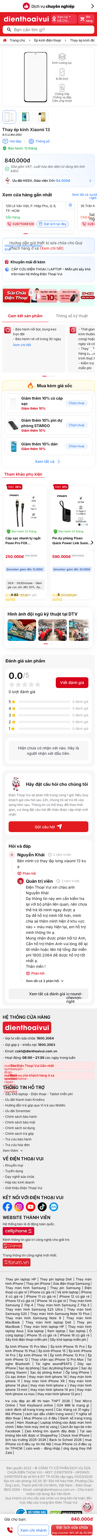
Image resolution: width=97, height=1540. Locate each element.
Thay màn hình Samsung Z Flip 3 (63, 1305)
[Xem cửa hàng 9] (48, 233)
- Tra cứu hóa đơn (16, 1145)
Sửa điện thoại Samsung (71, 1283)
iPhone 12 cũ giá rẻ (74, 1296)
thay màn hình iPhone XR (44, 1381)
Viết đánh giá (72, 682)
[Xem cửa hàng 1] (25, 233)
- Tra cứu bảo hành (17, 1139)
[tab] (23, 474)
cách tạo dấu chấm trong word (48, 1414)
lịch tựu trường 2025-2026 (25, 1440)
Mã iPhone (13, 1414)
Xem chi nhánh (33, 1530)
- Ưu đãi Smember (17, 1111)
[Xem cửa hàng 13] (59, 233)
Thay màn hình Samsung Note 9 (33, 1318)
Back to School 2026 (65, 1440)
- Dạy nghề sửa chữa (18, 1177)
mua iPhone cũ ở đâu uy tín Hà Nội (48, 1442)
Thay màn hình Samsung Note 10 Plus (59, 1314)
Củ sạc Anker (15, 1377)
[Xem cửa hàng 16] (67, 233)
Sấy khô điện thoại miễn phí (26, 1340)
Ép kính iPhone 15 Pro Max (26, 1347)
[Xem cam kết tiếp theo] (91, 351)
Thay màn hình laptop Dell (48, 1322)
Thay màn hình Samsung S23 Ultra (34, 1309)
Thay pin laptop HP (20, 1279)
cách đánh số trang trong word (29, 1410)
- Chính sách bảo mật (19, 1122)
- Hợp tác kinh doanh (18, 1182)
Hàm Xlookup (27, 1422)
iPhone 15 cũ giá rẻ (41, 1335)
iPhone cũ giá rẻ (42, 1292)
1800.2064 (45, 1038)
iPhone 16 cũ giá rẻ (74, 1335)
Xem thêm (10, 1150)
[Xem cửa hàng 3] (32, 233)
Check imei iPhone (75, 1435)
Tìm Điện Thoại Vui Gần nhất (32, 1066)
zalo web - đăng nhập (43, 1448)
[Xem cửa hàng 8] (45, 233)
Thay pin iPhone (38, 1283)
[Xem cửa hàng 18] (72, 233)
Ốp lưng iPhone (77, 1372)
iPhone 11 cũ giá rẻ (41, 1296)
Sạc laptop (77, 1331)
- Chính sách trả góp (18, 1134)
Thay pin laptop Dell (56, 1279)
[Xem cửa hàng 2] (29, 233)
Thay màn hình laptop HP (44, 1327)
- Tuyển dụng (13, 1171)
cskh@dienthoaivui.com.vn (36, 1051)
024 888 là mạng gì (73, 1405)
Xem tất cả (44, 461)
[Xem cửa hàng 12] (56, 233)
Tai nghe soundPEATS (54, 1364)
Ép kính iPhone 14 (33, 1355)
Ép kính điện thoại (47, 40)
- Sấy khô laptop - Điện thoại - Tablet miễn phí (38, 1094)
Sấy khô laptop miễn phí (68, 1340)
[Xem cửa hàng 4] (35, 233)
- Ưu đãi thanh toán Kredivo (23, 1100)
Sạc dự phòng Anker (46, 1372)
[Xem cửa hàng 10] (51, 233)
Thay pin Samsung (65, 1288)
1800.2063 (46, 1045)
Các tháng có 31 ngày (72, 1410)
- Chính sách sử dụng (19, 1128)
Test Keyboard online (36, 1405)
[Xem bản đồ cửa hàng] (70, 205)
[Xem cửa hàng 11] (54, 233)
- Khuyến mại (13, 1165)
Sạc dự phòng (29, 1368)
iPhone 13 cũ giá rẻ (19, 1301)
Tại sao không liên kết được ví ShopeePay (48, 1433)
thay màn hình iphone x (48, 1385)
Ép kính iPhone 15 (52, 1351)
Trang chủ (17, 40)
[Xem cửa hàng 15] (64, 233)
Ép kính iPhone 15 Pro (68, 1347)
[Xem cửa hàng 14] (62, 233)
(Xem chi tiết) (52, 248)
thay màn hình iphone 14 (48, 1377)
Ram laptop (56, 1331)
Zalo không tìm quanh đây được (50, 1431)
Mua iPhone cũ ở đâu (40, 1418)
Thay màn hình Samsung (25, 1288)
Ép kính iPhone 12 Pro (67, 1355)
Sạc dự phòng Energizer (60, 1368)
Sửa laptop (35, 1331)
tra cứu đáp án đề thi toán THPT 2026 (37, 1401)
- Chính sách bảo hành (20, 1117)
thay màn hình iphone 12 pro (58, 1394)
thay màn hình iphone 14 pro (52, 1390)
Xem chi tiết (22, 345)
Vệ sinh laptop (67, 1292)
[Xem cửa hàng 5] (37, 233)
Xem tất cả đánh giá (55, 995)
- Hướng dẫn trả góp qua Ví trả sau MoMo (34, 1105)
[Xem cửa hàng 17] (70, 233)
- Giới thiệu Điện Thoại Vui (22, 1188)
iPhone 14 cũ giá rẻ (51, 1301)
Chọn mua (76, 403)
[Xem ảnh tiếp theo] (86, 630)
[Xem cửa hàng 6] (40, 233)
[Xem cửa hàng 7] (43, 233)
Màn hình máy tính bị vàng (37, 1427)
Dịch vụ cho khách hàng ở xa (32, 1075)
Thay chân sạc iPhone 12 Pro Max (57, 1359)
